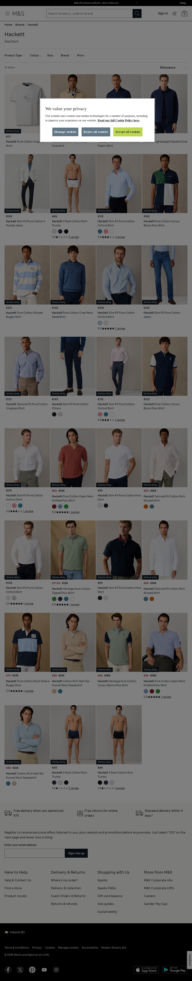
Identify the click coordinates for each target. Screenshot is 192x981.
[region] (97, 120)
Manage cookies (65, 131)
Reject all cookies (96, 131)
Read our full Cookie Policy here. (119, 120)
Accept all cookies (127, 131)
